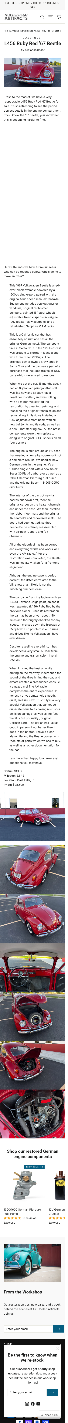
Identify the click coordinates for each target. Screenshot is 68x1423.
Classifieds (32, 37)
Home (7, 30)
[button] (13, 1218)
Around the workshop (22, 30)
